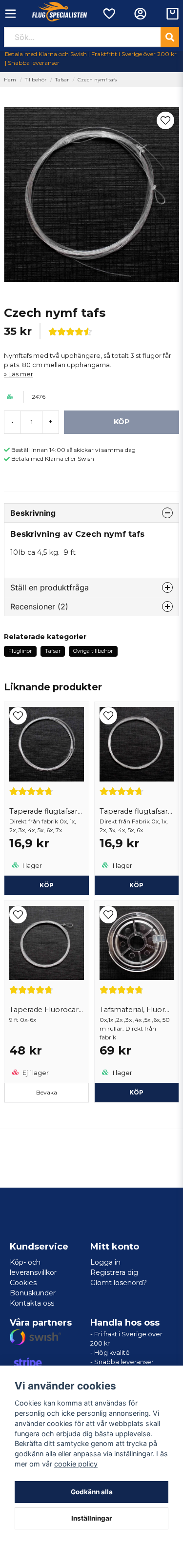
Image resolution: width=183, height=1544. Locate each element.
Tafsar (62, 80)
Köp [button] (47, 885)
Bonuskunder (33, 1293)
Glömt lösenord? (118, 1282)
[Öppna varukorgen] (172, 13)
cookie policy (76, 1464)
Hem (10, 80)
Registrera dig (114, 1272)
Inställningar (91, 1518)
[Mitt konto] (140, 13)
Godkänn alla (92, 1492)
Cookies (23, 1282)
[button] (165, 120)
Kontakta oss (32, 1303)
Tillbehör (35, 80)
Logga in (105, 1262)
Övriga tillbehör (93, 650)
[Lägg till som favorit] (108, 13)
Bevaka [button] (46, 1092)
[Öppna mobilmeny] (10, 13)
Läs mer (20, 374)
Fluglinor (20, 650)
